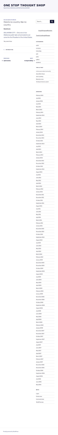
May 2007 (38, 350)
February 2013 (39, 155)
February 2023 (39, 95)
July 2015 (38, 104)
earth (37, 45)
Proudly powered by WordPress (10, 431)
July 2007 (38, 345)
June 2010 (38, 245)
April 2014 (38, 123)
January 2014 (39, 132)
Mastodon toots (40, 79)
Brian (14, 19)
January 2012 (39, 191)
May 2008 (38, 316)
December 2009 (40, 262)
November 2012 (40, 163)
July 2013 (38, 146)
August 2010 (39, 240)
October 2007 (39, 336)
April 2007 (38, 353)
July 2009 (38, 276)
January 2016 (39, 101)
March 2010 (39, 254)
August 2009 (39, 274)
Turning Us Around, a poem (42, 81)
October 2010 (39, 234)
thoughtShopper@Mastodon (45, 30)
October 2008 (39, 302)
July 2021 (38, 98)
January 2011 (39, 225)
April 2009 (38, 285)
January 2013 (39, 157)
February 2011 (39, 223)
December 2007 (40, 330)
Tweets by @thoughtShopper (43, 35)
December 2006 (40, 364)
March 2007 (39, 356)
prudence (38, 62)
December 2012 (40, 160)
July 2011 (38, 208)
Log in (37, 393)
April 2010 (38, 251)
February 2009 (39, 291)
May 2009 (38, 282)
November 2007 (40, 333)
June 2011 (38, 211)
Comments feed (40, 399)
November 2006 (40, 367)
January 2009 (39, 293)
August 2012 (39, 172)
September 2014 (40, 115)
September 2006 (40, 373)
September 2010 (40, 237)
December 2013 (40, 135)
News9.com (7, 29)
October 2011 (39, 200)
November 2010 (40, 231)
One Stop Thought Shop (24, 5)
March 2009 (39, 288)
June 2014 (38, 118)
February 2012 (39, 189)
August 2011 (39, 206)
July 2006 (38, 379)
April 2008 (38, 319)
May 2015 (38, 106)
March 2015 (39, 109)
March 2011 (39, 220)
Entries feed (39, 396)
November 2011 (40, 197)
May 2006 (38, 384)
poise (37, 56)
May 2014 (38, 121)
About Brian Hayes (40, 73)
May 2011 (38, 214)
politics (37, 59)
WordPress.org (39, 402)
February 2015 (39, 112)
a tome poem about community (43, 71)
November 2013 (40, 138)
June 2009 (38, 279)
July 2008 (38, 311)
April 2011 (38, 217)
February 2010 (39, 257)
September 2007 (40, 339)
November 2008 (40, 299)
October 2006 (39, 370)
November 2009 (40, 265)
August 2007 (39, 342)
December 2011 (40, 194)
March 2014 (39, 126)
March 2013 (39, 152)
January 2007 (39, 362)
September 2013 (40, 143)
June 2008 (38, 313)
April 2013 (38, 149)
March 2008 (39, 322)
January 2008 (39, 328)
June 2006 (38, 381)
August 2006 (39, 376)
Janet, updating (39, 76)
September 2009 (40, 271)
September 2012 (40, 169)
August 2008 (39, 308)
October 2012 (39, 166)
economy (38, 48)
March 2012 (39, 186)
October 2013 (39, 140)
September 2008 (40, 305)
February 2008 (39, 325)
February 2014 (39, 129)
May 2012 (38, 180)
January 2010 (39, 259)
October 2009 (39, 268)
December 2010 (40, 228)
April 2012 (38, 183)
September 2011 (40, 203)
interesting (9, 49)
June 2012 (38, 177)
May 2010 (38, 248)
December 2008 (40, 296)
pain (37, 54)
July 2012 (38, 174)
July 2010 (38, 242)
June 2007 (38, 347)
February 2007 (39, 359)
